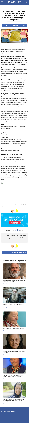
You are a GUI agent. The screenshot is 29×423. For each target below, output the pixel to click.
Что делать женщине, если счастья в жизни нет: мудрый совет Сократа (14, 281)
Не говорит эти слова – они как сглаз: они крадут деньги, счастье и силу (13, 305)
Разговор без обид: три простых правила (13, 328)
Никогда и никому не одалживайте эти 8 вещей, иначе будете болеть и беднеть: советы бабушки (13, 401)
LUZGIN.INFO (14, 2)
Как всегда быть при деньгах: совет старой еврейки (14, 352)
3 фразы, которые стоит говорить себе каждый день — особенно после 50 (13, 376)
